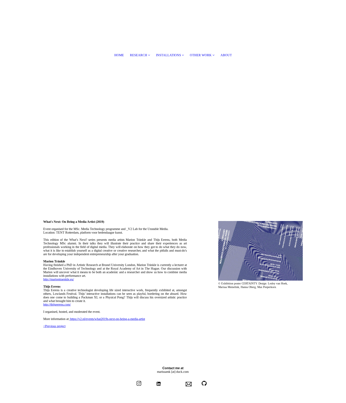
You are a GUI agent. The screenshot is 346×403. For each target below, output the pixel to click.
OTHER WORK (201, 55)
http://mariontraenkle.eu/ (58, 279)
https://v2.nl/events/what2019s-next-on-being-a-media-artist (107, 319)
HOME (119, 55)
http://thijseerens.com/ (57, 304)
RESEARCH (138, 55)
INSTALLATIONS (168, 55)
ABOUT (226, 55)
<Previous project (54, 326)
